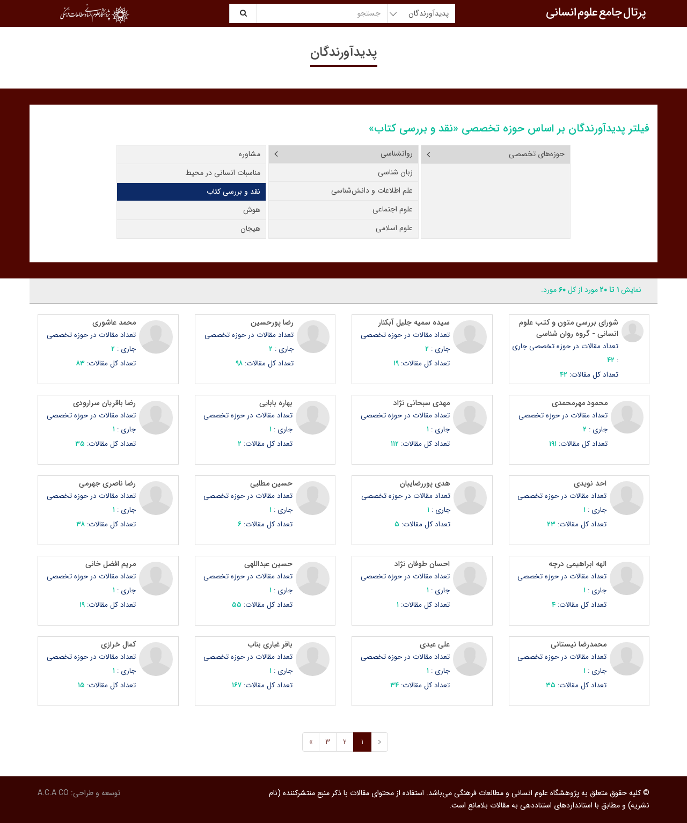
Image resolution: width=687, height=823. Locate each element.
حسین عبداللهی (268, 564)
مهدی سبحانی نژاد (421, 403)
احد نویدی (590, 483)
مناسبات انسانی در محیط (222, 173)
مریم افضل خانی (110, 564)
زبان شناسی (395, 172)
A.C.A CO (53, 793)
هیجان (250, 228)
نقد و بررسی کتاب (233, 191)
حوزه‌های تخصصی (537, 154)
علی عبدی (435, 644)
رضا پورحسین (272, 322)
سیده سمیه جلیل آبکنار (414, 322)
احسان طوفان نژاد (422, 564)
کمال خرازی (118, 644)
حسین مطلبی (271, 483)
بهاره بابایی (276, 403)
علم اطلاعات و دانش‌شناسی (372, 190)
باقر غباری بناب (270, 644)
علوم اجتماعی (392, 209)
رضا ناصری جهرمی (107, 483)
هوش (251, 210)
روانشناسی (397, 153)
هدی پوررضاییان (425, 483)
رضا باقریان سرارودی (104, 403)
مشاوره (249, 154)
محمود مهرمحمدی (580, 403)
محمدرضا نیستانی (578, 644)
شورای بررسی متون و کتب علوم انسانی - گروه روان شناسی (568, 328)
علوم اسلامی (394, 228)
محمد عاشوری (114, 322)
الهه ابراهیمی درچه (577, 564)
